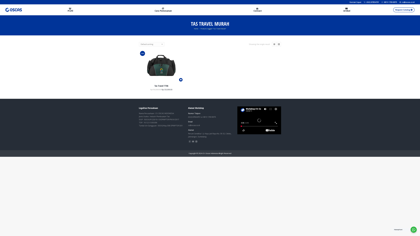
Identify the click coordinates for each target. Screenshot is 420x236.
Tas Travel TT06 (161, 85)
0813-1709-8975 (390, 2)
